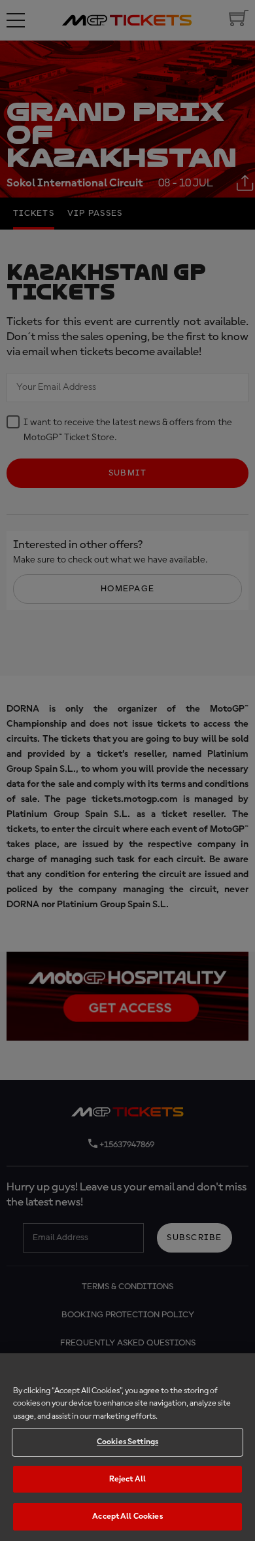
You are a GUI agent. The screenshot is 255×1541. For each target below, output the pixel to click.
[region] (127, 1447)
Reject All (127, 1479)
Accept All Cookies (127, 1516)
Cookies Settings (127, 1442)
